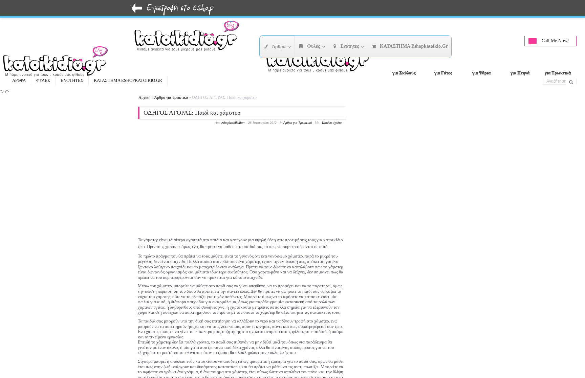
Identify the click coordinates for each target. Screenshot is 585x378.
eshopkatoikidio (232, 123)
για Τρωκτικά (558, 72)
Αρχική (144, 97)
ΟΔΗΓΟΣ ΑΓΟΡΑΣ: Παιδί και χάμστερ (192, 112)
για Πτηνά (520, 72)
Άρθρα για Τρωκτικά (171, 97)
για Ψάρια (481, 72)
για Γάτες (443, 72)
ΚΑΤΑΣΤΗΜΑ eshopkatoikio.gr (128, 80)
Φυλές (43, 80)
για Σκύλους (403, 72)
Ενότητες (72, 80)
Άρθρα (19, 80)
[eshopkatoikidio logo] (321, 59)
